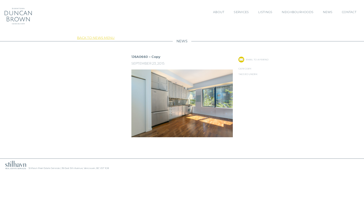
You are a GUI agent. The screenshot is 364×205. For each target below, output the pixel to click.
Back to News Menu (96, 38)
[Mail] (241, 59)
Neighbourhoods (297, 12)
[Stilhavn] (14, 165)
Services (241, 12)
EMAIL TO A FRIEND (257, 59)
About (218, 12)
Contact (349, 12)
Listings (265, 12)
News (327, 12)
